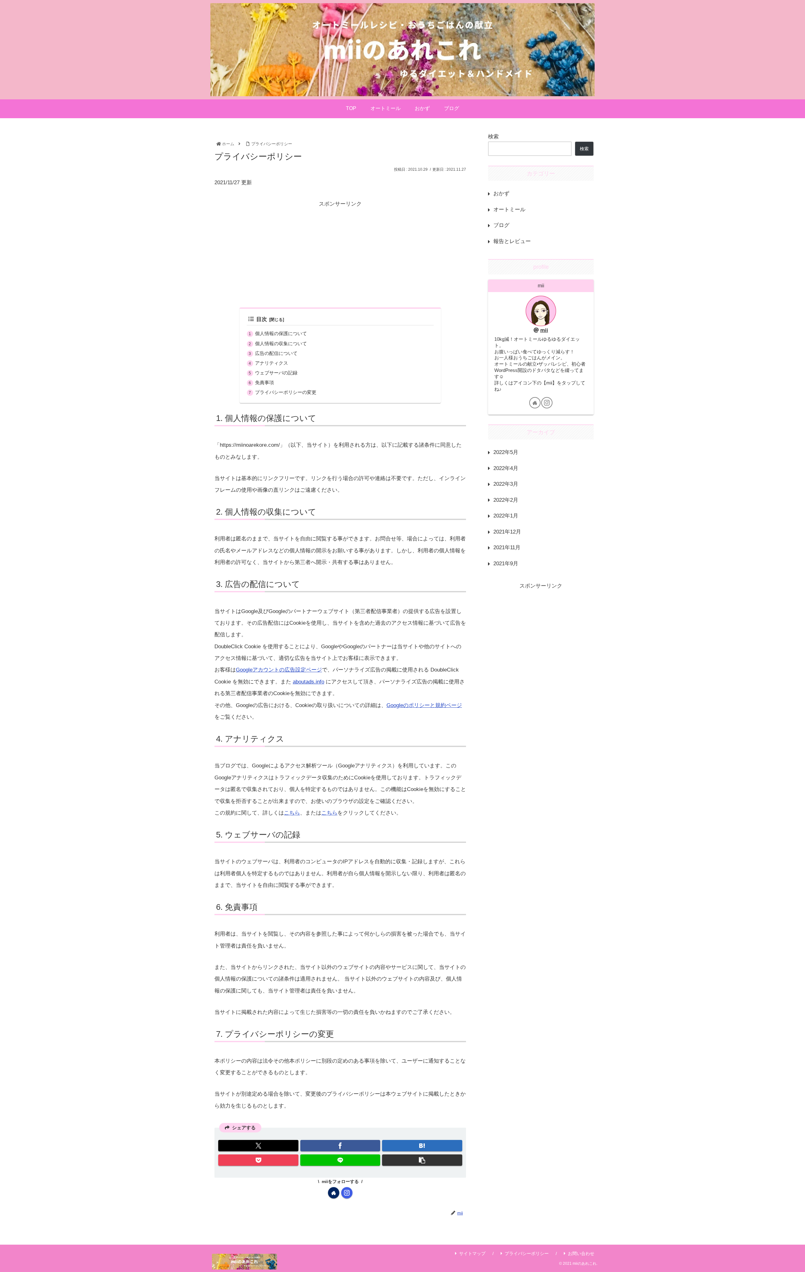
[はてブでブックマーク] (422, 1145)
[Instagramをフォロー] (347, 1192)
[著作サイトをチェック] (333, 1192)
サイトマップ (472, 1253)
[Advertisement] (340, 254)
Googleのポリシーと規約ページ (424, 705)
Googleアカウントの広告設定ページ (279, 670)
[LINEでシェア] (340, 1160)
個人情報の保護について (281, 333)
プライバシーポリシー (527, 1253)
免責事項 (264, 382)
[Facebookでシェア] (340, 1145)
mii (544, 330)
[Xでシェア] (258, 1145)
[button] (422, 1160)
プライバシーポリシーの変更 (285, 392)
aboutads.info (308, 682)
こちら (292, 813)
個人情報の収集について (281, 343)
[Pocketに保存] (258, 1160)
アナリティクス (271, 363)
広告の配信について (276, 353)
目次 (261, 319)
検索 (493, 137)
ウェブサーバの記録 (276, 372)
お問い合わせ (581, 1253)
